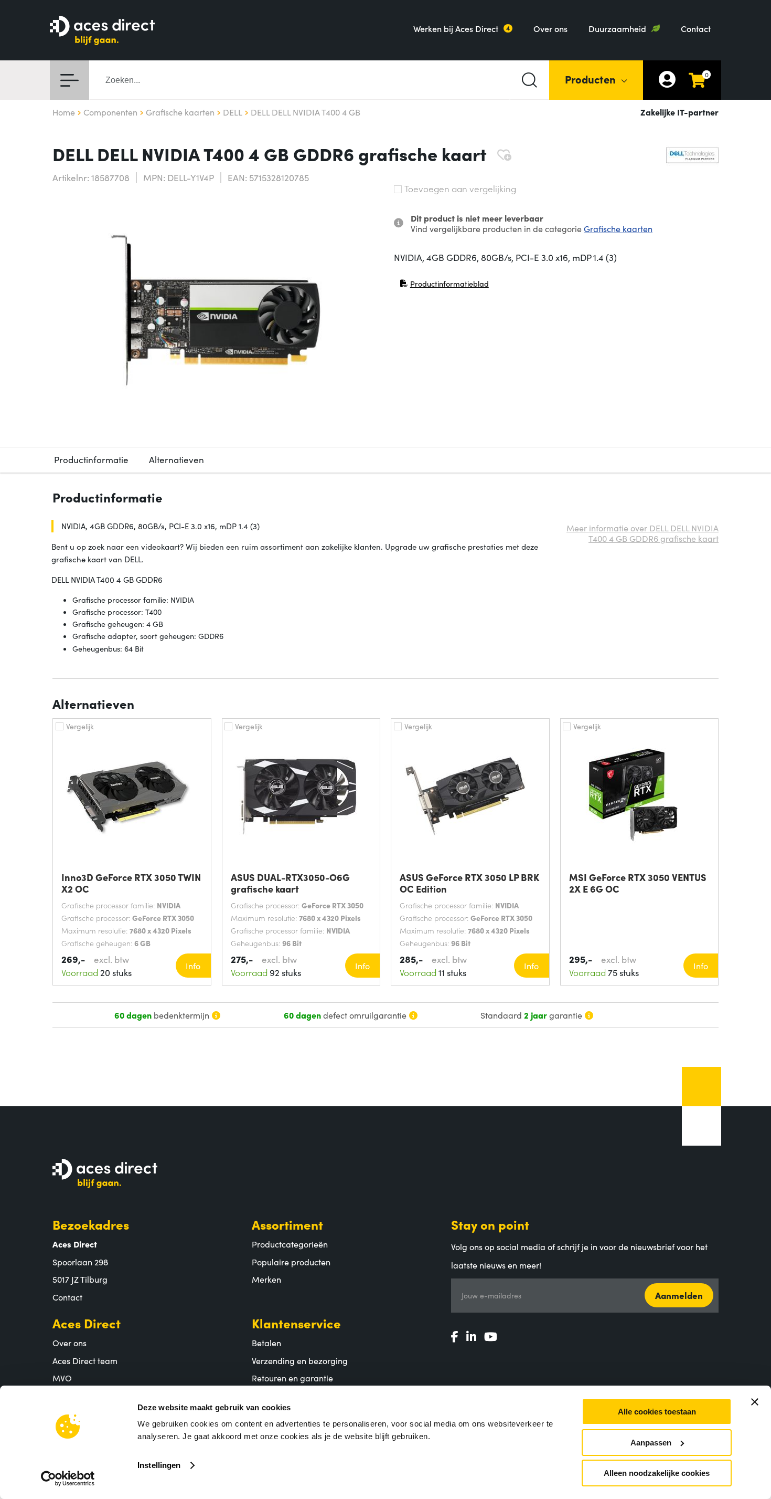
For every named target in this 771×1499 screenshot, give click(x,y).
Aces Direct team (84, 1360)
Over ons (550, 28)
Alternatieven (176, 459)
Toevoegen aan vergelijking (460, 188)
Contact (696, 28)
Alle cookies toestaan (657, 1411)
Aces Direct (86, 1323)
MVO (62, 1377)
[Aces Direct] (102, 31)
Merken (266, 1279)
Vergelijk (80, 726)
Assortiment (287, 1224)
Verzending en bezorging (300, 1360)
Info (193, 965)
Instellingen (158, 1465)
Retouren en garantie (292, 1377)
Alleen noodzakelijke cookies (657, 1473)
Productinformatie (91, 459)
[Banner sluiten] (754, 1402)
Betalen (266, 1342)
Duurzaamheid (617, 28)
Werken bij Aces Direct (455, 28)
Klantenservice (296, 1323)
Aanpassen (650, 1442)
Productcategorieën (290, 1244)
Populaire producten (291, 1261)
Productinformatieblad (444, 285)
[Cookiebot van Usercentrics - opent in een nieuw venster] (68, 1478)
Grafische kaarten (618, 228)
